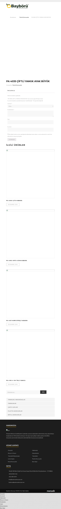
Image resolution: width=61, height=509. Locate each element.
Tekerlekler (12, 403)
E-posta (9, 126)
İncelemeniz (10, 109)
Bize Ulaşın (34, 461)
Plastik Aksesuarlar (24, 17)
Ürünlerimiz (3, 502)
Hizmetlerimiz (35, 453)
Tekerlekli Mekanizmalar (16, 399)
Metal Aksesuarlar (14, 415)
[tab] (11, 90)
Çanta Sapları (13, 407)
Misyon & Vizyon (12, 453)
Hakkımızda (35, 450)
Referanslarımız (4, 506)
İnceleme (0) (11, 90)
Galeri (1, 504)
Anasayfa (10, 450)
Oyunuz (9, 103)
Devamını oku (13, 204)
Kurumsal (2, 496)
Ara (43, 392)
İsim (8, 119)
